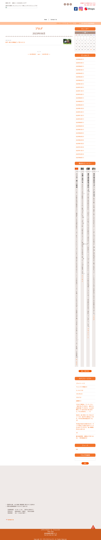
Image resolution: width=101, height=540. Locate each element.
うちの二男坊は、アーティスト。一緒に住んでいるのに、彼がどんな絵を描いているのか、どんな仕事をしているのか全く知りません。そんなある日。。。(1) (85, 408)
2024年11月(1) (80, 91)
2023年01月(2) (80, 143)
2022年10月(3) (80, 154)
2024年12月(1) (80, 87)
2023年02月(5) (80, 140)
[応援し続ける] (82, 169)
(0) (77, 432)
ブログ (77, 23)
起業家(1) (78, 401)
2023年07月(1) (80, 129)
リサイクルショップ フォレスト (65, 23)
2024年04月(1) (80, 105)
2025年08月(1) (80, 66)
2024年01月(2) (80, 108)
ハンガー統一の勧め (77, 180)
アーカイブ (85, 55)
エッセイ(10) (79, 390)
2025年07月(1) (80, 69)
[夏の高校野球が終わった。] (88, 169)
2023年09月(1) (80, 122)
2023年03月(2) (80, 136)
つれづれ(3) (79, 393)
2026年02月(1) (80, 59)
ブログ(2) (78, 397)
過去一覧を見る (85, 371)
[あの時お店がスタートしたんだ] (93, 169)
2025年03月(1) (80, 76)
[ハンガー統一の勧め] (76, 169)
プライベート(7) (80, 383)
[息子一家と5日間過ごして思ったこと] (67, 41)
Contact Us (54, 19)
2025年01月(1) (80, 84)
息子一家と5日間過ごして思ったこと (15, 42)
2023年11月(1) (80, 115)
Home (45, 19)
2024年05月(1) (80, 101)
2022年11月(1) (80, 150)
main (39, 54)
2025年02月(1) (80, 80)
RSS (77, 449)
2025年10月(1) (80, 62)
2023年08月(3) (80, 126)
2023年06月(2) (80, 133)
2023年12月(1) (80, 112)
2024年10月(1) (80, 94)
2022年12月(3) (80, 147)
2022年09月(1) (80, 157)
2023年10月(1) (80, 119)
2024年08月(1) (80, 98)
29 (91, 49)
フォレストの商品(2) (81, 386)
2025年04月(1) (80, 73)
